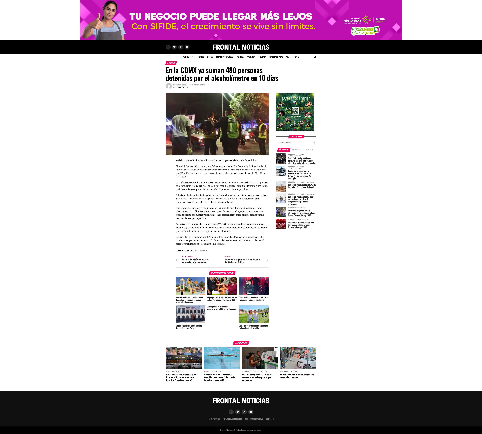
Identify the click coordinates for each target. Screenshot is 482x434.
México (201, 57)
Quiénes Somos (214, 419)
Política (240, 57)
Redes (297, 57)
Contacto (270, 419)
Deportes (262, 57)
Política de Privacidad (254, 419)
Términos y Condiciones (232, 419)
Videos (288, 57)
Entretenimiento (276, 57)
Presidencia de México (224, 57)
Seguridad (251, 57)
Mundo (210, 57)
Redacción (180, 87)
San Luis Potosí (189, 57)
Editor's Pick (201, 251)
